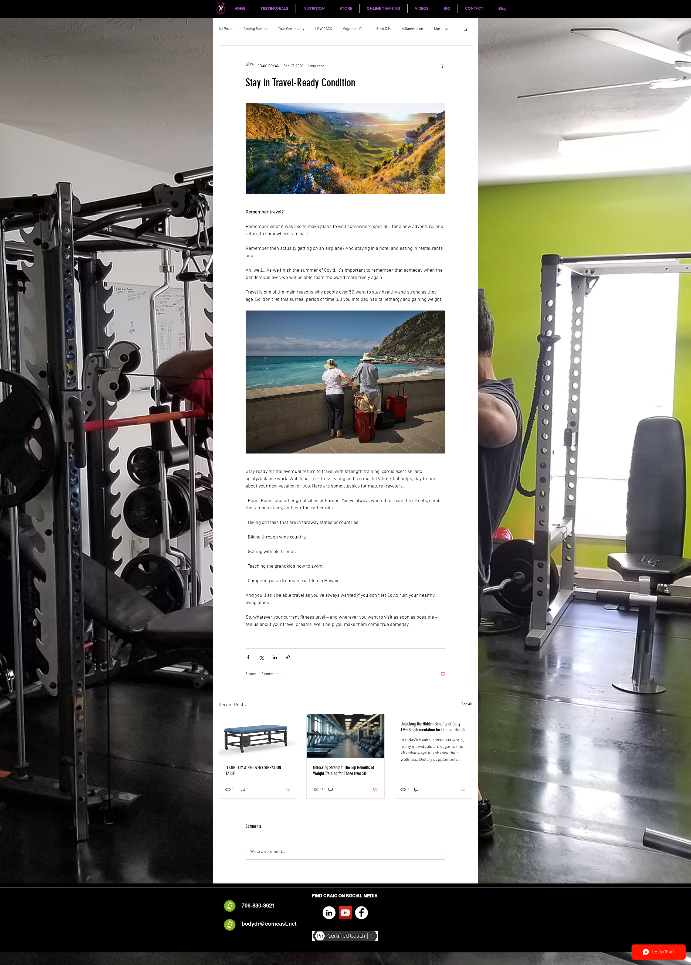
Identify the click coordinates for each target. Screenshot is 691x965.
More (438, 29)
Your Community (291, 29)
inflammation (412, 29)
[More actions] (442, 66)
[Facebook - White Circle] (361, 912)
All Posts (226, 29)
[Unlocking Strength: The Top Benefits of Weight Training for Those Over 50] (346, 736)
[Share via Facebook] (248, 657)
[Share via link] (287, 657)
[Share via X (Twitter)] (261, 657)
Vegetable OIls (354, 29)
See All (466, 704)
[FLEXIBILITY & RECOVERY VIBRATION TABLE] (258, 736)
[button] (465, 29)
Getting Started (255, 29)
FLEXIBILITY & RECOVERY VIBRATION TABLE (253, 770)
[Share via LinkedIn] (274, 657)
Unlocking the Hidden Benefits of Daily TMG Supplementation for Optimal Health (433, 727)
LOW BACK (323, 29)
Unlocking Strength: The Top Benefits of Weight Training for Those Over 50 (343, 770)
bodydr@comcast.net (269, 923)
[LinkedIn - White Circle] (329, 912)
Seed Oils (383, 29)
